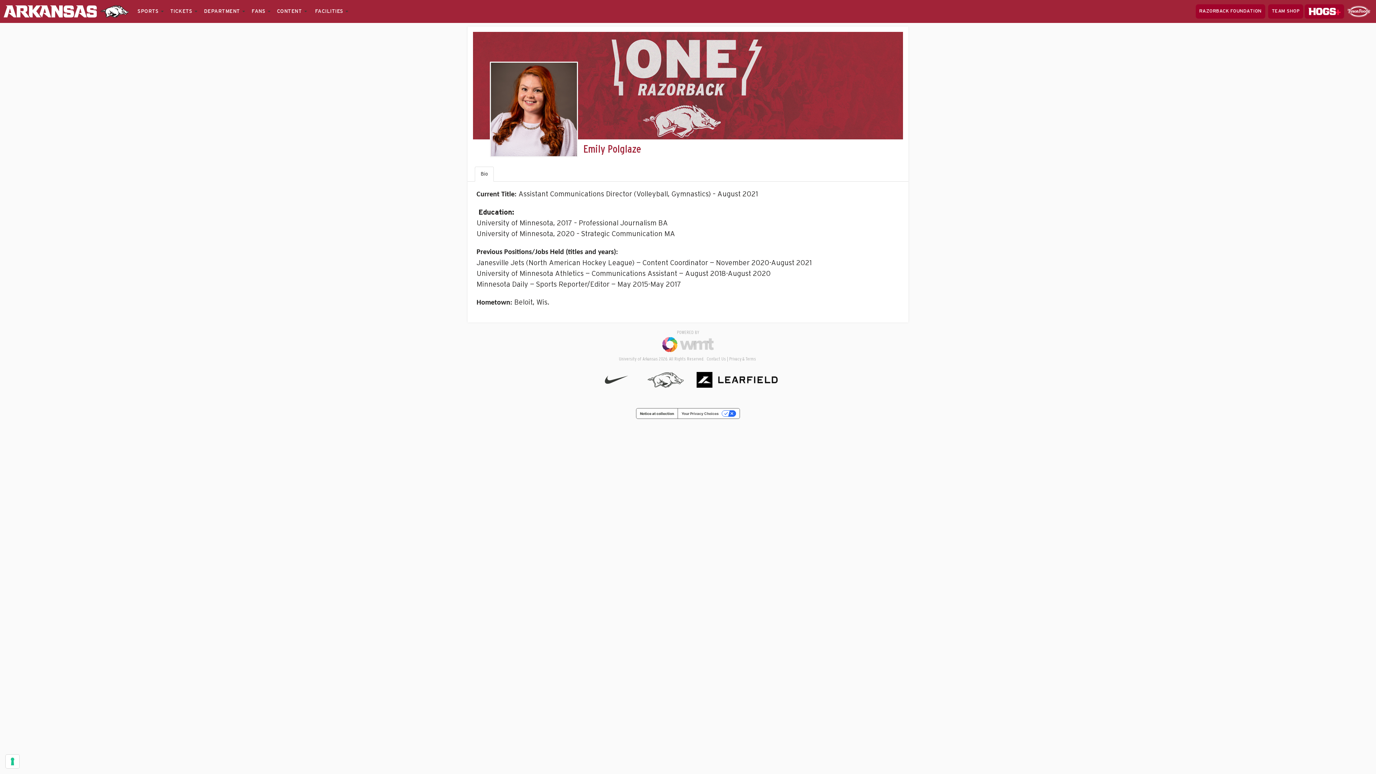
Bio (484, 174)
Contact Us (716, 359)
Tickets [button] (182, 11)
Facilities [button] (330, 11)
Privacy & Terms (742, 359)
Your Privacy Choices (700, 413)
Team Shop (1286, 11)
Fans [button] (259, 11)
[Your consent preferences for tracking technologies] (12, 761)
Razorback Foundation (1230, 11)
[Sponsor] (1359, 11)
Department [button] (223, 11)
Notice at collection (657, 413)
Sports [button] (149, 11)
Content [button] (290, 11)
